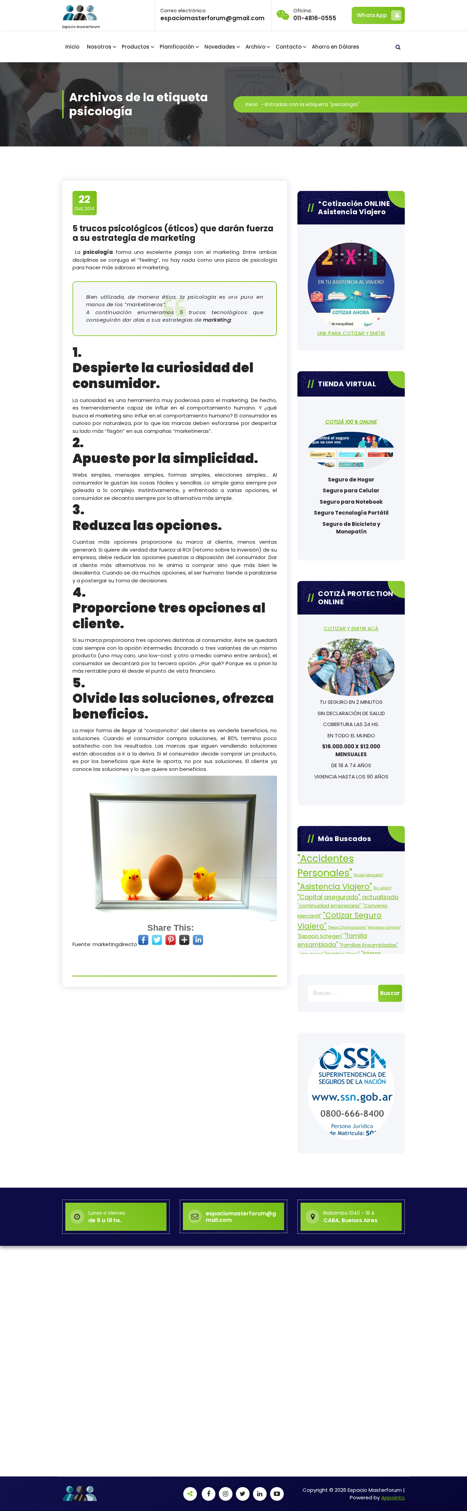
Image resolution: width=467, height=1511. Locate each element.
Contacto (289, 46)
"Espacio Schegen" (320, 936)
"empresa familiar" (384, 927)
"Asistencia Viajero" (334, 886)
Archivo (255, 46)
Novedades (219, 46)
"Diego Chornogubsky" (347, 927)
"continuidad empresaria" (329, 905)
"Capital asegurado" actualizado (348, 897)
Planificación (177, 46)
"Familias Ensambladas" (368, 945)
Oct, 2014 (84, 202)
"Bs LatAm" (382, 888)
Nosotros (99, 46)
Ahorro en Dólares (335, 46)
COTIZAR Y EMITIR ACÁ (351, 628)
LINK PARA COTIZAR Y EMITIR (351, 333)
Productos (135, 46)
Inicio (72, 46)
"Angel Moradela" (368, 875)
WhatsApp (372, 15)
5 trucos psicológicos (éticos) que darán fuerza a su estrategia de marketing (172, 233)
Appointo (393, 1497)
